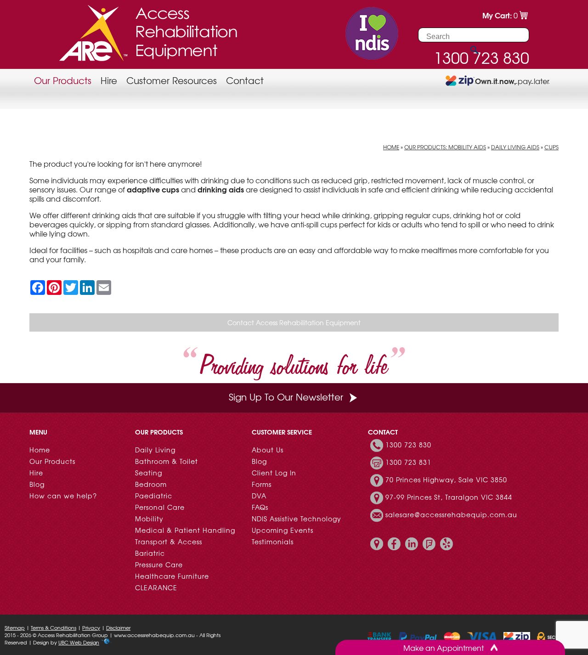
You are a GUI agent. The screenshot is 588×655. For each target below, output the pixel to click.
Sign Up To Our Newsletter (286, 396)
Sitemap (15, 627)
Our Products (62, 80)
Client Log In (274, 472)
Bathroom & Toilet (166, 461)
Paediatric (153, 495)
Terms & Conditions (53, 627)
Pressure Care (159, 564)
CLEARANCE (156, 587)
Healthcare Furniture (172, 576)
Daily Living (155, 449)
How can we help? (63, 495)
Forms (261, 484)
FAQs (260, 507)
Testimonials (273, 541)
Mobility (149, 518)
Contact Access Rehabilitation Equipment (294, 322)
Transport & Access (168, 541)
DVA (259, 495)
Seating (148, 472)
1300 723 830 (408, 444)
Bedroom (151, 484)
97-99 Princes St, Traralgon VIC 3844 (448, 497)
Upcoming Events (282, 530)
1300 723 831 (408, 462)
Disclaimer (118, 627)
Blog (37, 484)
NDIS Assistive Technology (296, 518)
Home (391, 147)
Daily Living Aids (515, 147)
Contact (245, 80)
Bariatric (150, 553)
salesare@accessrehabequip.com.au (451, 514)
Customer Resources (171, 80)
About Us (267, 449)
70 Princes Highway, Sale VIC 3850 (446, 479)
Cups (551, 147)
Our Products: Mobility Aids (445, 147)
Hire (109, 80)
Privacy (91, 627)
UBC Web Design (78, 642)
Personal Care (160, 507)
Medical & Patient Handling (185, 530)
